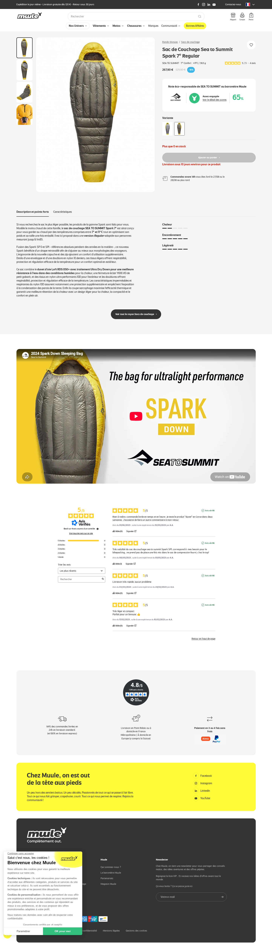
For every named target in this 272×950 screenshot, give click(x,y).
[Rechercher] (200, 16)
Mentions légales (111, 930)
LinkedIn (205, 791)
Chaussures (134, 26)
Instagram (206, 783)
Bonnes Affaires (195, 26)
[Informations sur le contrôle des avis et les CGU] (97, 528)
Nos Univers (76, 26)
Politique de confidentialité (83, 930)
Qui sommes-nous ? (111, 867)
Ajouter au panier (207, 157)
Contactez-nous (233, 4)
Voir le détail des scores (215, 99)
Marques (153, 26)
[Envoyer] (222, 896)
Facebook (206, 776)
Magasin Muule (108, 884)
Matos (116, 26)
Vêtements (99, 26)
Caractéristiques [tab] (62, 212)
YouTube (205, 798)
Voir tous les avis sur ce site (81, 533)
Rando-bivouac (170, 42)
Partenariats (107, 878)
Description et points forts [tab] (32, 212)
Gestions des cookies (136, 930)
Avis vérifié (210, 510)
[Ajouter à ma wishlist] (251, 44)
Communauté (169, 26)
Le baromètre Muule (111, 872)
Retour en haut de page (203, 638)
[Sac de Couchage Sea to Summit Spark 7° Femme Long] (167, 129)
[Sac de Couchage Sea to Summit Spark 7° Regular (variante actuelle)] (179, 129)
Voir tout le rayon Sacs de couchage (134, 314)
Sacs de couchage (190, 42)
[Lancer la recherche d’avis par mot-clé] (102, 579)
